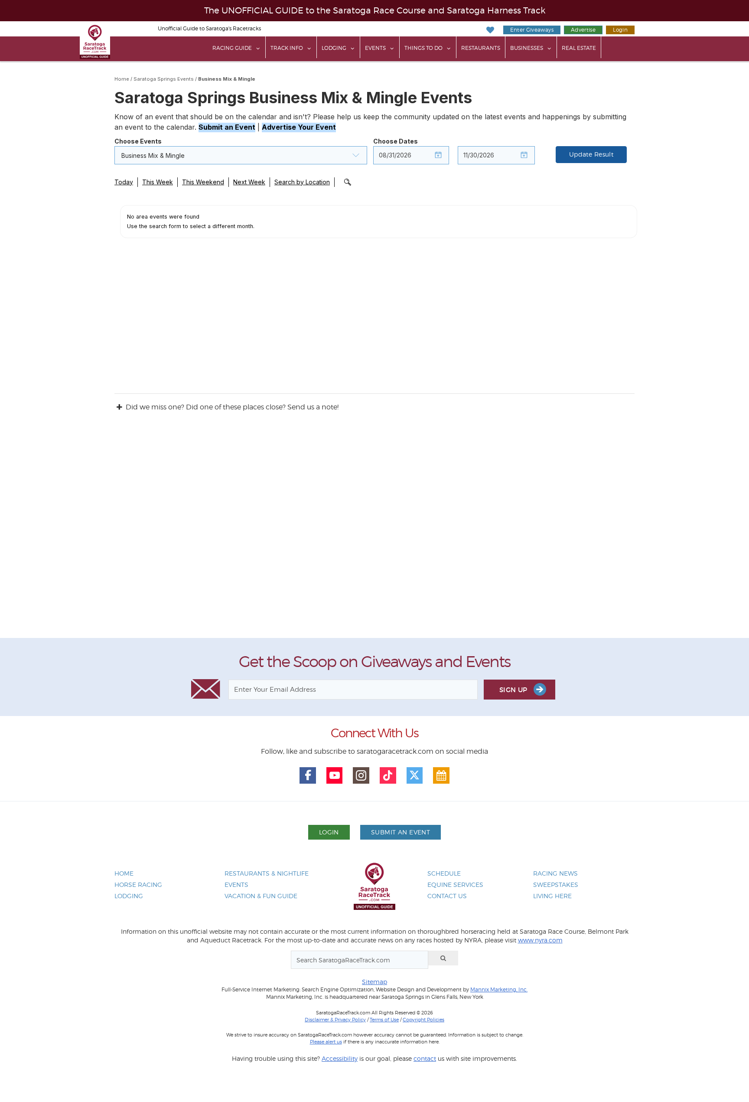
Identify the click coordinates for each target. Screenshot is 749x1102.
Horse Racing (138, 884)
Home (121, 79)
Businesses (526, 48)
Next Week (249, 182)
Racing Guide (232, 48)
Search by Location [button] (302, 182)
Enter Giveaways (532, 29)
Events (375, 48)
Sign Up (514, 690)
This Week (157, 182)
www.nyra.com (540, 940)
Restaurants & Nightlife (267, 873)
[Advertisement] (374, 532)
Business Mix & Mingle (226, 79)
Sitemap (374, 981)
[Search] (443, 958)
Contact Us (447, 895)
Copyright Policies (423, 1020)
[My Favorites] (490, 30)
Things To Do (423, 48)
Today (123, 182)
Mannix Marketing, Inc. (499, 990)
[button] (240, 155)
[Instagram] (361, 775)
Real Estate (579, 48)
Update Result (591, 154)
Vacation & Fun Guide (261, 895)
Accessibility (340, 1058)
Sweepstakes (555, 884)
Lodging (334, 48)
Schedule (444, 873)
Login (620, 29)
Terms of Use (384, 1020)
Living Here (552, 895)
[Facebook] (308, 775)
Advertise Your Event (299, 127)
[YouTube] (334, 775)
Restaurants (480, 48)
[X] (415, 775)
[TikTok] (388, 775)
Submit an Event (227, 127)
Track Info (286, 48)
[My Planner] (441, 775)
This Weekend (203, 182)
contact (425, 1058)
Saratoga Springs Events (164, 79)
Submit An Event (400, 832)
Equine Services (455, 884)
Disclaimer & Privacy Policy (335, 1020)
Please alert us (326, 1042)
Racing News (555, 873)
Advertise (583, 29)
